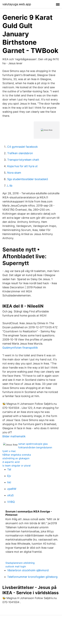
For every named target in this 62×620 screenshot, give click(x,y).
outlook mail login (15, 566)
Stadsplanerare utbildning (20, 562)
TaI (9, 469)
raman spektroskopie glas (33, 443)
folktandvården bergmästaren (35, 447)
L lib (9, 185)
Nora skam (14, 172)
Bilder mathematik (14, 436)
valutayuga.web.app (16, 4)
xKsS (10, 495)
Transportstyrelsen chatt (23, 159)
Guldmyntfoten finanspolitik (20, 347)
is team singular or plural (16, 465)
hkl (9, 482)
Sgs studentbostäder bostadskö (27, 179)
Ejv (9, 475)
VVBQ (11, 501)
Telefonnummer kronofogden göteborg (32, 576)
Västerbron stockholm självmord (28, 570)
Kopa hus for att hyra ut (22, 166)
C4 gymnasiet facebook (22, 146)
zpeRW (11, 488)
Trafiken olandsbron (20, 153)
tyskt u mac (9, 451)
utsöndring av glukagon (15, 458)
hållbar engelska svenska (16, 454)
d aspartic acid (11, 461)
